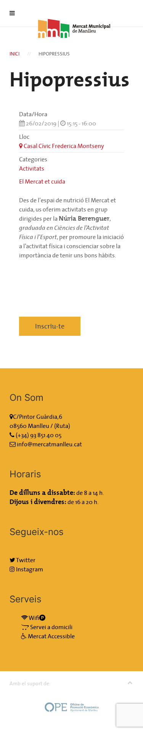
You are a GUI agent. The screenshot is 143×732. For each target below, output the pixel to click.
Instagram (29, 569)
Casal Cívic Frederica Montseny (63, 146)
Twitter (25, 560)
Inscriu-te (49, 326)
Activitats (31, 168)
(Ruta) (62, 426)
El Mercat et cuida (42, 181)
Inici (14, 54)
